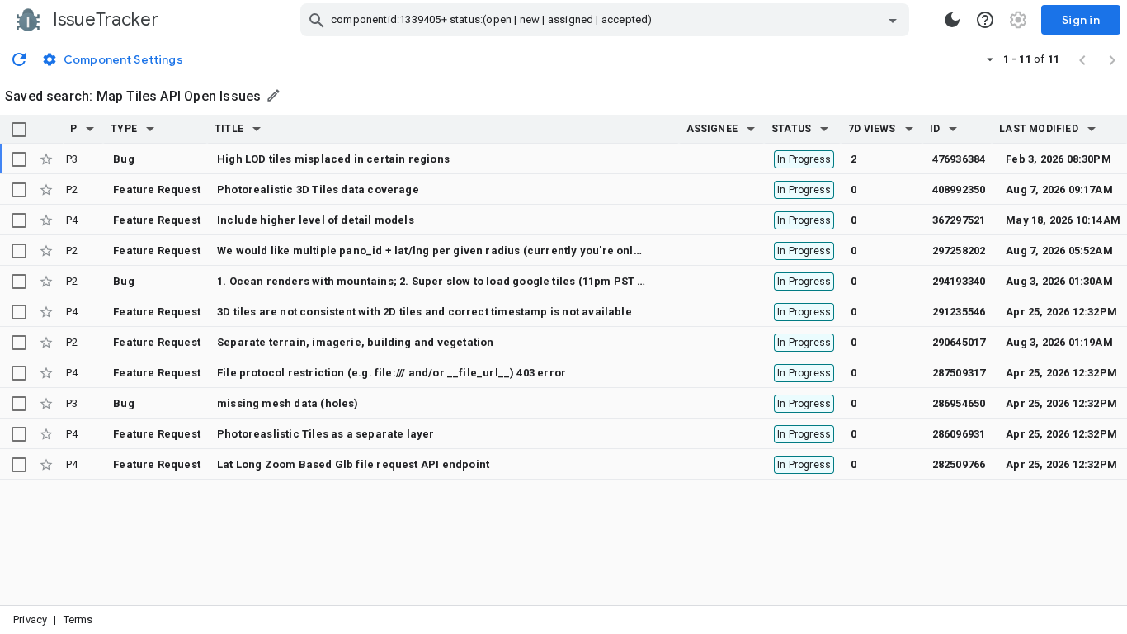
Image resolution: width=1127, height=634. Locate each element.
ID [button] (935, 129)
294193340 (959, 281)
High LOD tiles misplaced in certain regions (333, 159)
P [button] (73, 129)
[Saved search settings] (274, 95)
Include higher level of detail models (315, 220)
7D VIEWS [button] (872, 129)
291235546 (959, 311)
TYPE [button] (124, 129)
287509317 (959, 373)
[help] (985, 19)
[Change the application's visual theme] (952, 19)
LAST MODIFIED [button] (1038, 129)
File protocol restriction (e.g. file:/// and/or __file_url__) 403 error (391, 373)
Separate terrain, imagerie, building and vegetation (355, 342)
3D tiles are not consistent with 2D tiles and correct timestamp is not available (424, 311)
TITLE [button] (229, 129)
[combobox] (607, 20)
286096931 (959, 434)
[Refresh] (19, 58)
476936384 (959, 159)
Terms (78, 619)
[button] (90, 129)
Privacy (30, 619)
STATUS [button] (791, 129)
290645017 (959, 342)
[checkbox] (19, 129)
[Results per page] (990, 58)
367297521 (959, 220)
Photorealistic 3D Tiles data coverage (318, 189)
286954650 (959, 403)
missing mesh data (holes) (288, 403)
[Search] (317, 20)
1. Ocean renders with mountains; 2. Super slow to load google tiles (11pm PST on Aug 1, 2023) (467, 281)
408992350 (959, 189)
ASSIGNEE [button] (712, 129)
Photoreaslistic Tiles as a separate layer (326, 434)
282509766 (959, 464)
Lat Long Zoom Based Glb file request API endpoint (353, 464)
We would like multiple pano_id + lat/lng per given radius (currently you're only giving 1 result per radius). (500, 250)
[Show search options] (893, 20)
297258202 (959, 250)
